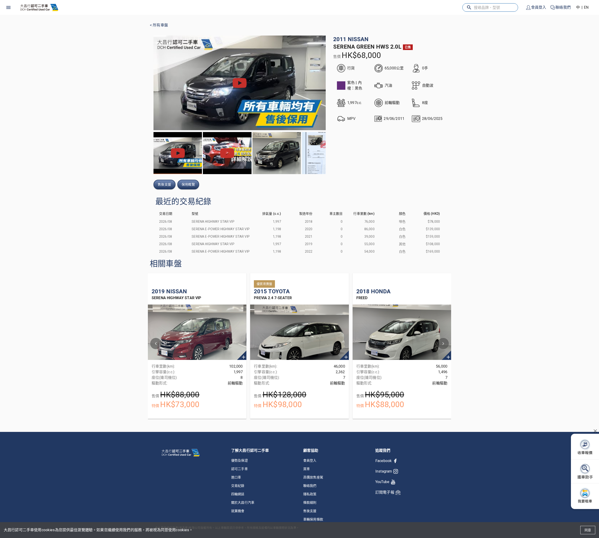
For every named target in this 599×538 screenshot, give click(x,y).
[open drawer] (8, 7)
